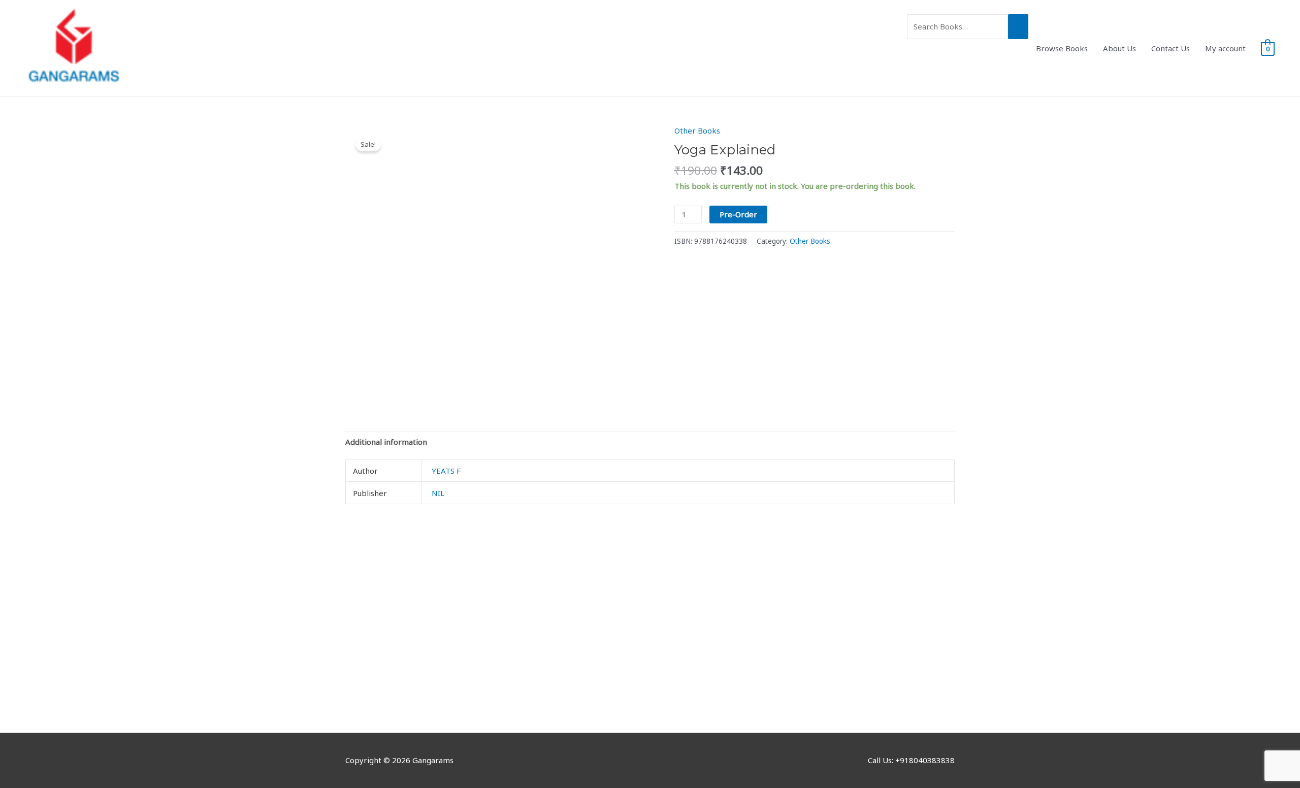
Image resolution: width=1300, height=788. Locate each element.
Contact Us (1170, 48)
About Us (1119, 48)
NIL (438, 493)
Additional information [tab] (386, 442)
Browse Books (1062, 48)
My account (1225, 48)
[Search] (1018, 26)
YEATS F (446, 471)
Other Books (697, 130)
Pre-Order (738, 214)
